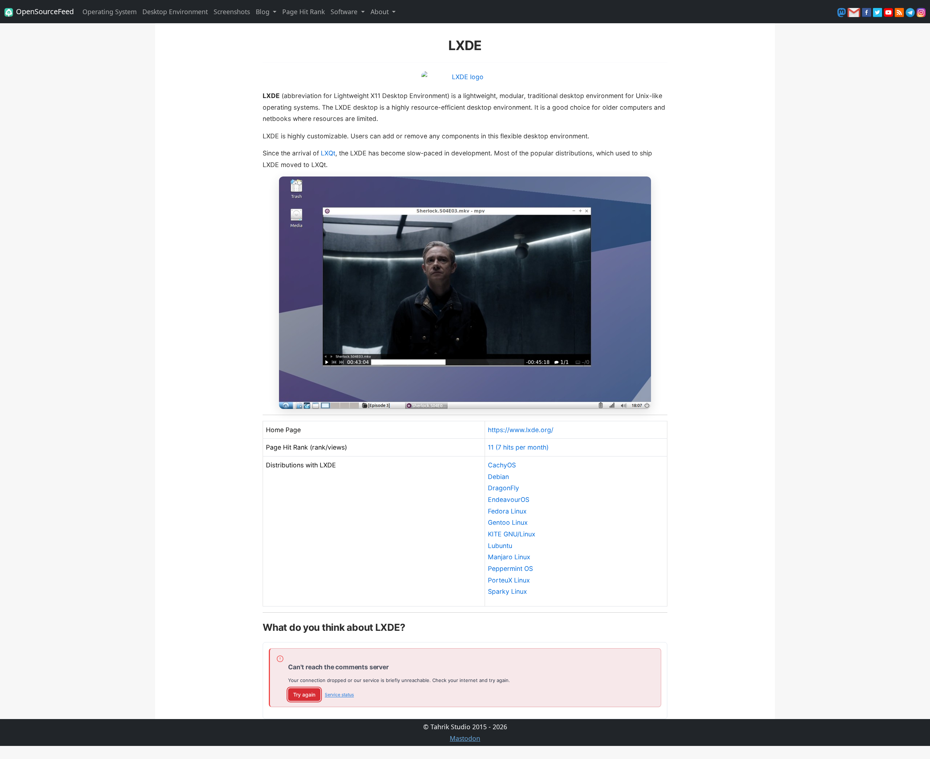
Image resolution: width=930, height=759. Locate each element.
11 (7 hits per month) (518, 447)
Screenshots (232, 11)
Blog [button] (263, 11)
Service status (339, 694)
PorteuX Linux (509, 580)
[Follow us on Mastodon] (842, 11)
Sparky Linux (507, 591)
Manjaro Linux (509, 557)
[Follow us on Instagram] (921, 11)
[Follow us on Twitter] (878, 11)
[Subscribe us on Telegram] (911, 11)
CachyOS (502, 465)
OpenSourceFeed (45, 11)
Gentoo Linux (508, 522)
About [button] (381, 11)
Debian (498, 476)
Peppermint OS (510, 568)
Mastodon (465, 738)
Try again (304, 694)
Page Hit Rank (303, 11)
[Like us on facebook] (867, 11)
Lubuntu (500, 545)
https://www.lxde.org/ (520, 430)
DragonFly (503, 488)
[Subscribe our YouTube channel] (889, 11)
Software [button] (345, 11)
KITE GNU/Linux (511, 534)
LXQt (328, 153)
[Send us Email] (855, 11)
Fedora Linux (507, 511)
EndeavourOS (508, 499)
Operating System (109, 11)
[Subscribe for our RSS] (900, 11)
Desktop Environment (175, 11)
